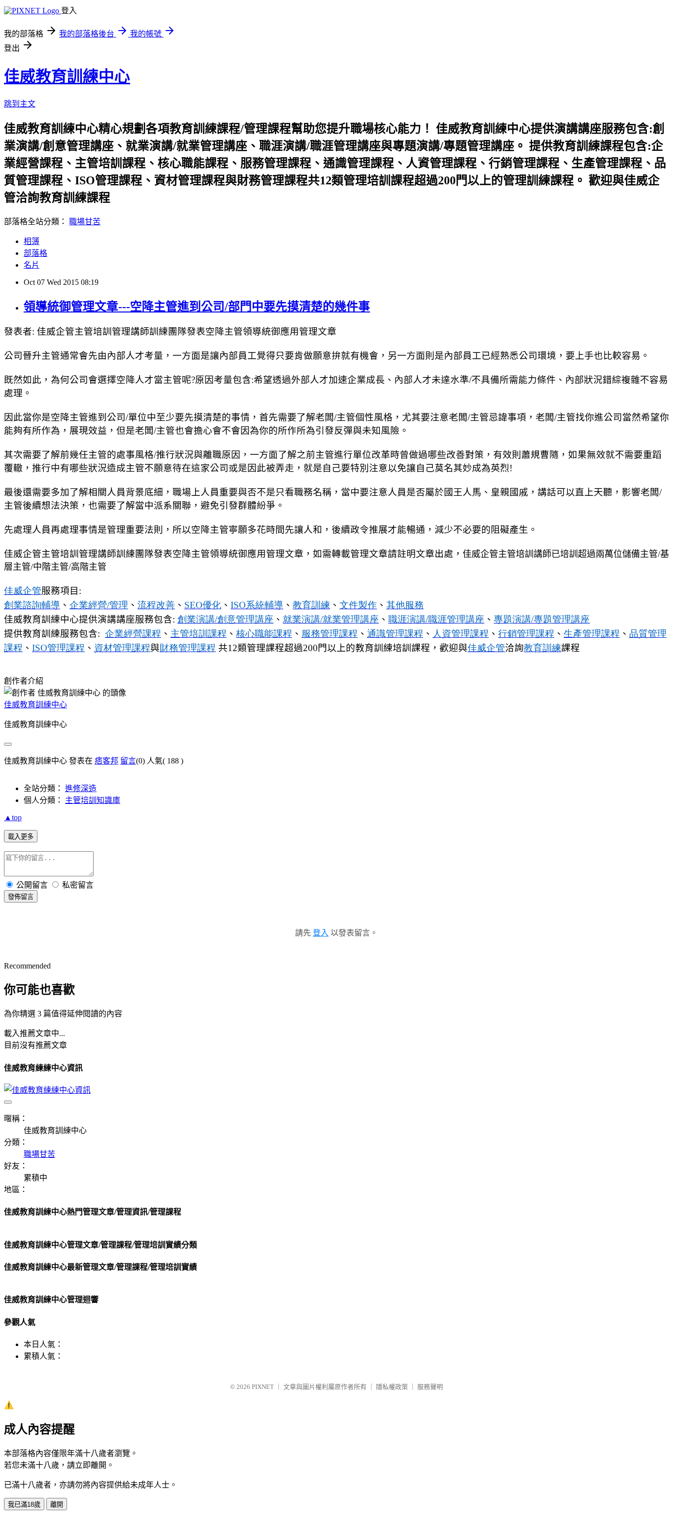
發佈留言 (21, 897)
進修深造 (81, 788)
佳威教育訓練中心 (67, 76)
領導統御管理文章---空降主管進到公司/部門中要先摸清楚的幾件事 (197, 306)
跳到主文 (19, 104)
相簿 (31, 241)
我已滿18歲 (24, 1504)
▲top (13, 817)
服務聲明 (430, 1386)
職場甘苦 (85, 221)
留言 (128, 761)
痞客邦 (106, 761)
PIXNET (263, 1386)
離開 (56, 1504)
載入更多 (21, 836)
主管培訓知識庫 (92, 800)
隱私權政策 (392, 1386)
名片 (31, 265)
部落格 (35, 253)
